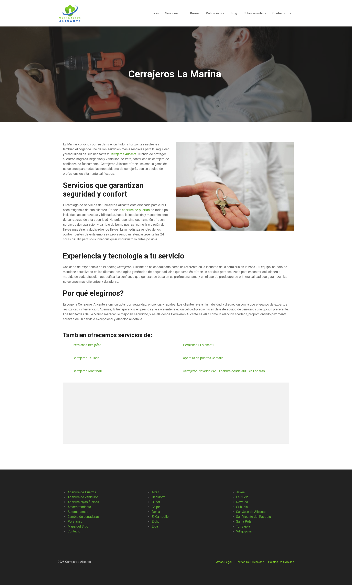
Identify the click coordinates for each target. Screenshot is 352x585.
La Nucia (242, 497)
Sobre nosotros (255, 13)
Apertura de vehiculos (83, 497)
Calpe (156, 507)
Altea (155, 492)
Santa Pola (243, 521)
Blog (234, 13)
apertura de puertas (136, 210)
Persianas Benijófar (87, 345)
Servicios (171, 13)
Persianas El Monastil (199, 345)
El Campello (160, 517)
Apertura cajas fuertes (83, 502)
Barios (194, 13)
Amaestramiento (79, 507)
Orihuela (242, 507)
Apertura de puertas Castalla (203, 358)
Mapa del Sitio (78, 526)
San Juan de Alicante (251, 512)
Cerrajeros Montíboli (87, 371)
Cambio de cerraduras (83, 517)
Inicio (155, 13)
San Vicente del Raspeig (253, 517)
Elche (156, 521)
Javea (240, 492)
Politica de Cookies (281, 562)
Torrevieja (243, 526)
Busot (156, 502)
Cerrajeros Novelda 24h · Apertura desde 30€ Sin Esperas (224, 371)
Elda (155, 526)
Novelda (242, 502)
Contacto (74, 531)
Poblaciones (215, 13)
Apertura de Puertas (82, 492)
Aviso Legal (224, 562)
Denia (156, 512)
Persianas (75, 521)
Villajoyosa (244, 531)
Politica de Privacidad (250, 562)
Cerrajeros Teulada (86, 358)
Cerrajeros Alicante (123, 154)
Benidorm (158, 497)
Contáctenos (281, 13)
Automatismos (78, 512)
